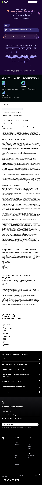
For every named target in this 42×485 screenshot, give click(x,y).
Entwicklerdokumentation (33, 439)
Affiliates (29, 448)
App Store (30, 444)
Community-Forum (31, 457)
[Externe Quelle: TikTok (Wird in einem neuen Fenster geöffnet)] (13, 480)
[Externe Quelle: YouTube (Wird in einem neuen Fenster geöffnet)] (8, 480)
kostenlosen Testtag (9, 98)
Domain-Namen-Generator (31, 169)
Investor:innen (17, 444)
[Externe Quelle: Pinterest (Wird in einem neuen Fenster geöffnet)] (18, 480)
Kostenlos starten (32, 2)
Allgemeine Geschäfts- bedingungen (4, 475)
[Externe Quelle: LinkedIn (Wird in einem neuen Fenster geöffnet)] (16, 480)
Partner (29, 446)
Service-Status (31, 462)
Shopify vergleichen (19, 457)
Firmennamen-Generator (21, 11)
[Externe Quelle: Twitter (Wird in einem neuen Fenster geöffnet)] (5, 480)
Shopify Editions (18, 442)
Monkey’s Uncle (5, 286)
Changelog (17, 464)
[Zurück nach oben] (3, 438)
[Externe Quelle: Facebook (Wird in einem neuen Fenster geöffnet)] (2, 480)
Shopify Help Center (32, 455)
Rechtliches (15, 474)
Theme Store (30, 442)
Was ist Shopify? (18, 439)
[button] (39, 2)
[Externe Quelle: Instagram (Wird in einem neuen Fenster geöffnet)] (10, 480)
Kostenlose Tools (21, 9)
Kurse (16, 459)
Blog (16, 455)
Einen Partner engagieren (33, 459)
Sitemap (28, 474)
